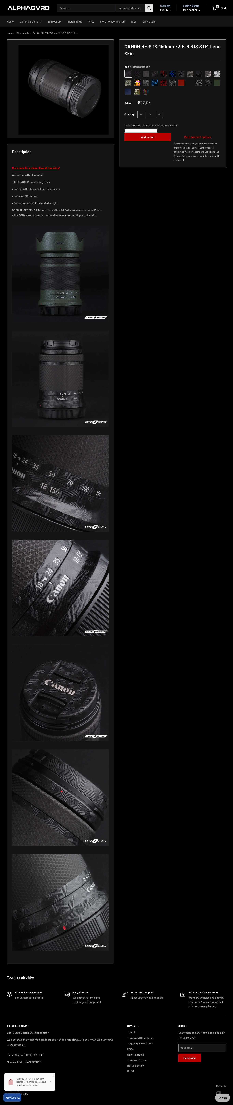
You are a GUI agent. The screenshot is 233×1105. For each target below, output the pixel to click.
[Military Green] (217, 83)
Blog (134, 21)
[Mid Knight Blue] (155, 83)
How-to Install (135, 1054)
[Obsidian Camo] (208, 74)
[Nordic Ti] (190, 74)
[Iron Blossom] (199, 83)
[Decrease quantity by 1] (141, 114)
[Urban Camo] (128, 83)
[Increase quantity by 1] (159, 114)
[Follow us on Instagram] (218, 1093)
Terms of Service (137, 1060)
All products (23, 33)
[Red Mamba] (164, 74)
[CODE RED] (181, 83)
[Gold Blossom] (190, 83)
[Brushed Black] (128, 74)
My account (190, 9)
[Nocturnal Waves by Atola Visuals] (208, 83)
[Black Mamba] (155, 74)
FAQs (91, 21)
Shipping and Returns (140, 1043)
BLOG (130, 1071)
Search (131, 1032)
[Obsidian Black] (146, 74)
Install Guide (75, 21)
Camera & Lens (29, 21)
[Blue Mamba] (172, 74)
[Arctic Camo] (217, 74)
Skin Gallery (55, 21)
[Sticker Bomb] (137, 83)
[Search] (149, 8)
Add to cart (147, 137)
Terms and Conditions (140, 1038)
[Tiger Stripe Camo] (137, 92)
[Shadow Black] (199, 74)
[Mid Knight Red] (164, 83)
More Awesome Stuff (112, 21)
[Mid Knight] (146, 83)
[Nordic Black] (181, 74)
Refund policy (135, 1065)
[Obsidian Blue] (128, 92)
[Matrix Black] (137, 74)
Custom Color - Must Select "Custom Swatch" (151, 125)
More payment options (197, 136)
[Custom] (146, 92)
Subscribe (190, 1057)
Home (10, 21)
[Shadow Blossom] (172, 83)
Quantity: (129, 114)
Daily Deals (149, 21)
